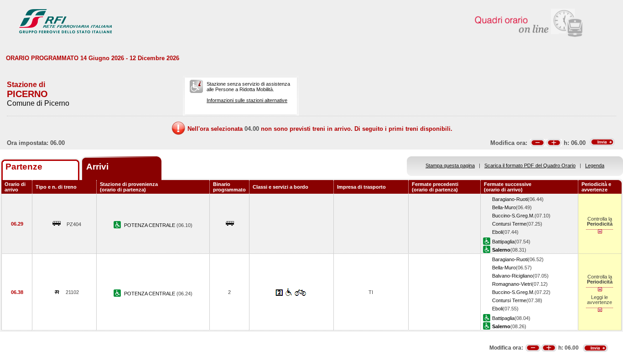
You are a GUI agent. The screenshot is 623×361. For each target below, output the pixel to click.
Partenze (23, 166)
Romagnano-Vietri (512, 284)
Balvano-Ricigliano (512, 275)
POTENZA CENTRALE (150, 225)
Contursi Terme (509, 224)
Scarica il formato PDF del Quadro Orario (530, 165)
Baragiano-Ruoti (510, 199)
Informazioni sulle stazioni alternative (247, 100)
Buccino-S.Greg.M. (513, 215)
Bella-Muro (504, 207)
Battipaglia (503, 241)
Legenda (594, 165)
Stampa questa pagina (450, 165)
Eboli (497, 232)
